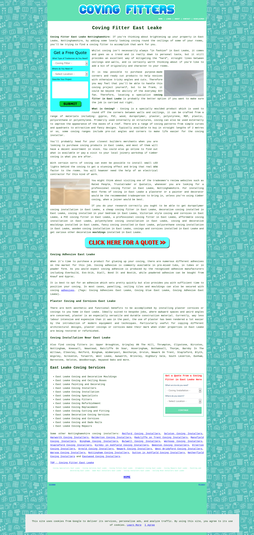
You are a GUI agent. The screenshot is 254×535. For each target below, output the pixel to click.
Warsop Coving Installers (67, 452)
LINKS (168, 19)
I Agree (150, 525)
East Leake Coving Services (77, 368)
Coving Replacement (85, 407)
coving (135, 40)
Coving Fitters (82, 399)
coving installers (105, 433)
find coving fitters (72, 344)
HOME (160, 19)
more (126, 360)
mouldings (99, 232)
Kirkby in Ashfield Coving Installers (122, 445)
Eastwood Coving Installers (101, 456)
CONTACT (186, 19)
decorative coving (171, 209)
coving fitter (99, 44)
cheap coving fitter (120, 209)
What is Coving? (103, 108)
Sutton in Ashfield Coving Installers (158, 452)
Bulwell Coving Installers (141, 441)
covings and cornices (148, 228)
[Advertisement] (181, 158)
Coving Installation (85, 392)
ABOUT (177, 19)
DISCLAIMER (199, 19)
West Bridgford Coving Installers (178, 449)
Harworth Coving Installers (69, 437)
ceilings (163, 40)
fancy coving (110, 224)
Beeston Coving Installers (170, 445)
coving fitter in (147, 217)
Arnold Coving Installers (96, 449)
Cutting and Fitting (95, 411)
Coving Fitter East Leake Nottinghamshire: (80, 37)
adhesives (67, 290)
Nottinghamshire (79, 433)
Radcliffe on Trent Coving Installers (161, 437)
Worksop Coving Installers (183, 441)
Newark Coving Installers (134, 449)
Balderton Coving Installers (111, 437)
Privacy (202, 485)
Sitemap (52, 485)
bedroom (110, 213)
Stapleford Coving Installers (71, 445)
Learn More (134, 525)
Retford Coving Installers (141, 433)
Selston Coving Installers (183, 433)
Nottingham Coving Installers (108, 452)
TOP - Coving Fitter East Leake (72, 462)
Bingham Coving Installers (99, 441)
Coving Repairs (82, 426)
